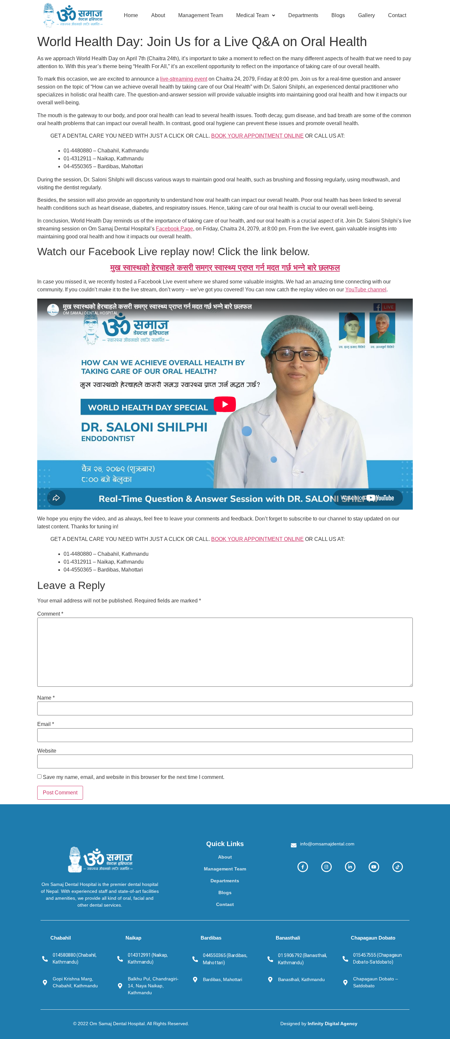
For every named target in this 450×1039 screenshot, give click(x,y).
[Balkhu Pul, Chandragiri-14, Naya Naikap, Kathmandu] (120, 986)
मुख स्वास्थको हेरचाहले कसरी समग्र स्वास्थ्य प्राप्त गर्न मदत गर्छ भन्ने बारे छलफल (225, 267)
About (158, 15)
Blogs (338, 15)
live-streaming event (183, 79)
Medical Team (252, 15)
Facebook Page (174, 228)
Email (45, 724)
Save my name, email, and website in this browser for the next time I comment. (133, 777)
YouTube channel (365, 289)
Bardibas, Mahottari (222, 979)
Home (131, 15)
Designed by (318, 1023)
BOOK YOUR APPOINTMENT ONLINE (257, 136)
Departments (303, 15)
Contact (397, 15)
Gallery (366, 15)
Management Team (200, 15)
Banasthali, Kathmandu (301, 979)
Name (46, 698)
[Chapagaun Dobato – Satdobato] (345, 982)
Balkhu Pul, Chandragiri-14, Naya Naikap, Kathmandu (153, 985)
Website (46, 751)
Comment (50, 614)
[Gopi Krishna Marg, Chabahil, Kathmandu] (45, 982)
